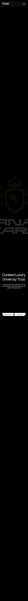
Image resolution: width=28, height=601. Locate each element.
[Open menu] (24, 4)
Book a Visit (20, 314)
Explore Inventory (8, 314)
